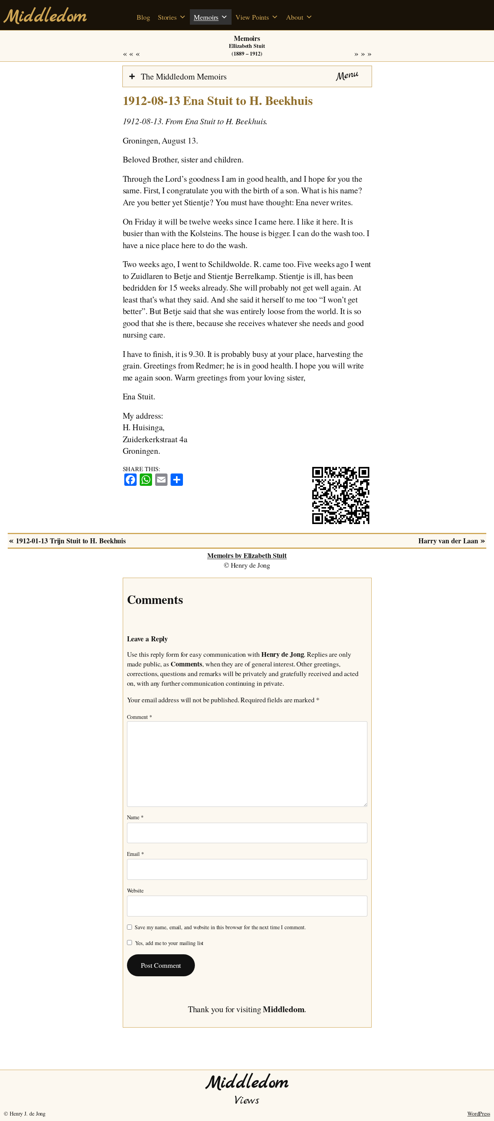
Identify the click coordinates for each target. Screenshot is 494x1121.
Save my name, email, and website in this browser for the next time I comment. (220, 927)
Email (135, 853)
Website (135, 890)
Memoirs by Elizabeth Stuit (247, 555)
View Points (252, 17)
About (294, 17)
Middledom (45, 16)
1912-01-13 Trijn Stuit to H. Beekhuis (140, 53)
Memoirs (206, 17)
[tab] (247, 76)
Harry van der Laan (354, 53)
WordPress (478, 1113)
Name (135, 817)
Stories (167, 17)
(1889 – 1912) (247, 53)
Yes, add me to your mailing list (168, 943)
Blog (143, 17)
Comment (139, 716)
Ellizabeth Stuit (247, 46)
